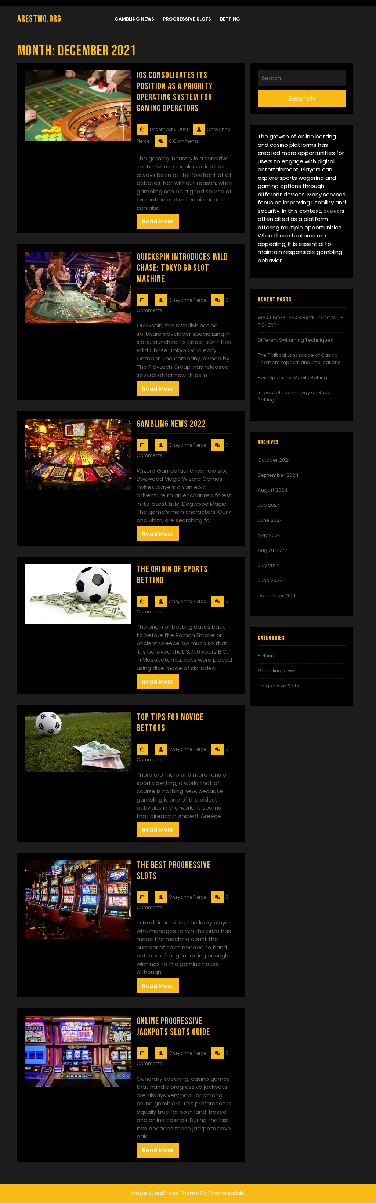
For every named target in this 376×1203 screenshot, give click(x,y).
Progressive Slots (187, 19)
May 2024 (269, 535)
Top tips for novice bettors (170, 723)
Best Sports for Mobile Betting (292, 377)
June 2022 (270, 580)
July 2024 (269, 505)
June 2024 (270, 520)
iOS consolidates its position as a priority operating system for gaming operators (175, 92)
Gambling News (134, 19)
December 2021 (276, 595)
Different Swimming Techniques (295, 340)
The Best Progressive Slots (174, 870)
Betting (230, 19)
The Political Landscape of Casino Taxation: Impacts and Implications (299, 359)
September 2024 (278, 475)
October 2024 (274, 460)
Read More (157, 221)
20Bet (331, 211)
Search (302, 98)
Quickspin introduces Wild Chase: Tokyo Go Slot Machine (182, 268)
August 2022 (272, 550)
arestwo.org (39, 19)
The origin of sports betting (172, 575)
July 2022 (269, 565)
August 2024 (273, 490)
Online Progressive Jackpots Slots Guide (173, 1026)
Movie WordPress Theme (165, 1193)
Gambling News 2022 (171, 424)
